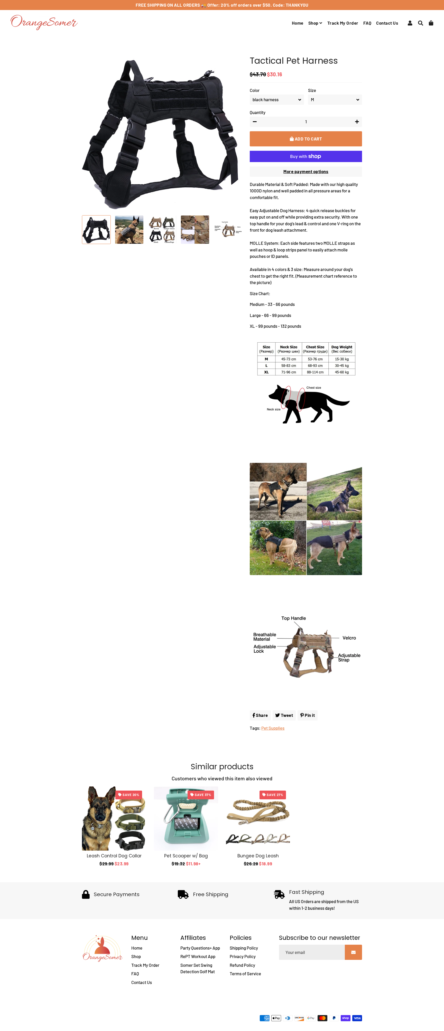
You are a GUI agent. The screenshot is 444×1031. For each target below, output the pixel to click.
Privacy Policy (243, 956)
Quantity (257, 112)
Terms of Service (245, 973)
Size (312, 90)
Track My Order (342, 22)
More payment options (305, 171)
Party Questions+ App (200, 947)
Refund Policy (242, 965)
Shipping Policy (244, 947)
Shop (314, 22)
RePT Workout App (197, 956)
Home (297, 22)
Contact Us (387, 22)
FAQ (367, 22)
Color (255, 90)
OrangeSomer (118, 1020)
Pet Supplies (272, 727)
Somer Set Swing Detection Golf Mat (197, 968)
